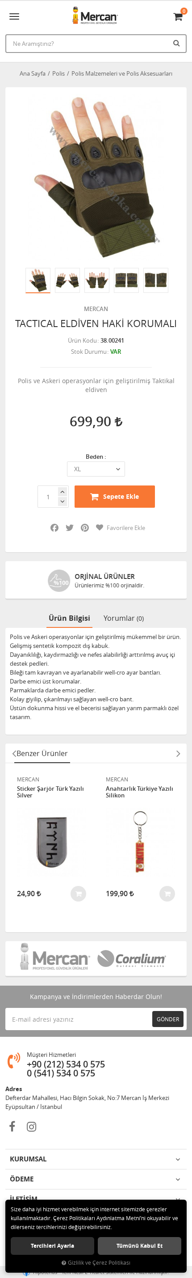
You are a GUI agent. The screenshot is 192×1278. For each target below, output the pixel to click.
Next (178, 753)
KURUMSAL (28, 1159)
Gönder (168, 1019)
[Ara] (178, 42)
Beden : (96, 456)
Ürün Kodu (82, 340)
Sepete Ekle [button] (121, 496)
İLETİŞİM (24, 1199)
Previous (14, 753)
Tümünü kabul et (140, 1246)
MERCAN (96, 309)
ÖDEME (21, 1179)
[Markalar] (57, 958)
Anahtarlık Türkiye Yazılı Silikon (139, 792)
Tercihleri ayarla (52, 1246)
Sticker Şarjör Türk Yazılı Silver (50, 792)
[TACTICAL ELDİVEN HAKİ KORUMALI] (96, 177)
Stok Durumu (89, 352)
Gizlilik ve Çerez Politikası (99, 1262)
